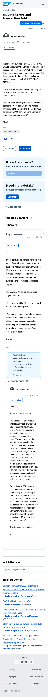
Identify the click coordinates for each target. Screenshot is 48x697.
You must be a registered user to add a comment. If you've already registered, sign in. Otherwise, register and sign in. (23, 362)
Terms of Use (36, 670)
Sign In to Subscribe (31, 23)
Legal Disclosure (36, 677)
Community (18, 4)
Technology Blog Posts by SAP (19, 596)
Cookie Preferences (12, 691)
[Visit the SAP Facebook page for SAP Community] (17, 662)
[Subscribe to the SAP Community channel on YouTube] (26, 662)
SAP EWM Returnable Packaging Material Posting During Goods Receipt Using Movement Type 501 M (21, 639)
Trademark (12, 684)
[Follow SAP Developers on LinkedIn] (31, 662)
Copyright (12, 677)
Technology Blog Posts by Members (21, 616)
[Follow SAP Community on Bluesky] (22, 662)
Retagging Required (11, 131)
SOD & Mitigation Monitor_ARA (17, 601)
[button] (5, 47)
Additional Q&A (10, 10)
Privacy (12, 670)
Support (36, 684)
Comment (25, 148)
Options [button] (43, 24)
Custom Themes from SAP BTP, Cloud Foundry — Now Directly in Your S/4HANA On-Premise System (24, 589)
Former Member (18, 36)
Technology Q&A (12, 604)
